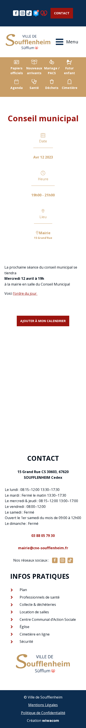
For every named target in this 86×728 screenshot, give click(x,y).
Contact (61, 13)
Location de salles (34, 612)
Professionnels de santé (40, 597)
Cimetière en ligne (35, 634)
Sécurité (26, 641)
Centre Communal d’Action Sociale (48, 619)
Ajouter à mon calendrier (43, 321)
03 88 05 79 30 (43, 535)
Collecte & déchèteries (38, 604)
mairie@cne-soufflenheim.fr (43, 548)
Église (24, 626)
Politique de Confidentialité (43, 712)
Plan (23, 589)
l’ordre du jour (25, 293)
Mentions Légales (43, 704)
